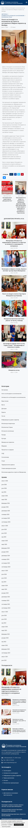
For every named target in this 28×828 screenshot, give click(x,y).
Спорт (3, 461)
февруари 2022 (6, 649)
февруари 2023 (6, 634)
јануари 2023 (5, 638)
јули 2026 (4, 484)
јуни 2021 (4, 660)
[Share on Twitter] (18, 174)
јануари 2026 (5, 507)
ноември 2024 (5, 559)
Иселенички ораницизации (11, 783)
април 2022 (5, 645)
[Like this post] (11, 174)
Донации (4, 408)
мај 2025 (4, 537)
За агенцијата (7, 770)
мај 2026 (4, 492)
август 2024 (5, 570)
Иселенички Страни (7, 427)
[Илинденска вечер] (14, 359)
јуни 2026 (4, 488)
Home (3, 8)
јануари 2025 (5, 552)
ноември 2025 (5, 514)
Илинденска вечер (14, 370)
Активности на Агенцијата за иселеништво (14, 397)
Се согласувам (18, 824)
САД (3, 453)
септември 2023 (6, 608)
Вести (3, 405)
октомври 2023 (6, 604)
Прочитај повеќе (6, 826)
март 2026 (4, 499)
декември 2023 (6, 596)
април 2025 (5, 540)
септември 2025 (6, 522)
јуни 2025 (4, 533)
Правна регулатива (9, 778)
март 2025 (4, 544)
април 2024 (5, 585)
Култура (4, 438)
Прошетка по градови (8, 449)
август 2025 (5, 525)
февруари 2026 (6, 503)
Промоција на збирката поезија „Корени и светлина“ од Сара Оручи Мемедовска (19, 730)
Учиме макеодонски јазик (9, 468)
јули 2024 (4, 574)
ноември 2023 (5, 600)
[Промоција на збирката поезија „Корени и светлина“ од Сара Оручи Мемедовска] (14, 258)
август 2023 (5, 611)
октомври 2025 (6, 518)
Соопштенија (5, 457)
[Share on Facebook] (15, 174)
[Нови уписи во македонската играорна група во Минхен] (6, 712)
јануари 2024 (5, 593)
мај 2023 (4, 623)
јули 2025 (4, 529)
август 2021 (5, 656)
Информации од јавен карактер (10, 420)
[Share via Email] (4, 177)
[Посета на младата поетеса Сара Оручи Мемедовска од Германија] (14, 283)
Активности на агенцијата (11, 773)
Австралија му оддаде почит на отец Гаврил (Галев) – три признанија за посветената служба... (14, 345)
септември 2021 (6, 653)
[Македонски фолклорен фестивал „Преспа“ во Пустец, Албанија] (14, 308)
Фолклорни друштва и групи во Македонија (14, 472)
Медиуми (4, 446)
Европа (4, 412)
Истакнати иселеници (8, 431)
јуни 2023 (4, 619)
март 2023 (4, 630)
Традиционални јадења (8, 464)
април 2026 (5, 495)
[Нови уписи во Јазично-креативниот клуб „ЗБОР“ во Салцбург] (6, 722)
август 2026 (5, 481)
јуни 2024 (4, 578)
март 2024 (4, 589)
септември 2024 (6, 567)
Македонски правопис (8, 442)
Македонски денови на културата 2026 (12, 818)
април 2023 (5, 626)
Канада (4, 434)
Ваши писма (5, 401)
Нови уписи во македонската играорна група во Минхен (19, 710)
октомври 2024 (6, 563)
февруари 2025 (6, 548)
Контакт (6, 780)
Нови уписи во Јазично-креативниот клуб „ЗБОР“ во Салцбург (19, 721)
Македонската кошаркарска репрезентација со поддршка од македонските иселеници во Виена (19, 701)
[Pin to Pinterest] (22, 174)
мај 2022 (4, 641)
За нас (3, 416)
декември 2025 (6, 510)
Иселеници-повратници (8, 423)
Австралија (5, 390)
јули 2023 (4, 615)
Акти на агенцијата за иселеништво (11, 393)
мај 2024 (4, 582)
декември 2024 (6, 555)
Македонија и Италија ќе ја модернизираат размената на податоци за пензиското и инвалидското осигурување (11, 690)
